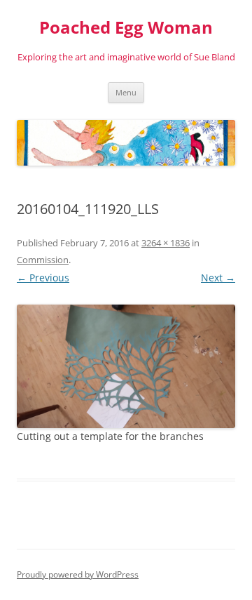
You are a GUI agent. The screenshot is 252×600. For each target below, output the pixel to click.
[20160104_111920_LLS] (126, 366)
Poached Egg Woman (126, 28)
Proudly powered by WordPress (78, 574)
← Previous (43, 277)
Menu (125, 92)
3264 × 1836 (165, 242)
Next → (218, 277)
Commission (43, 259)
